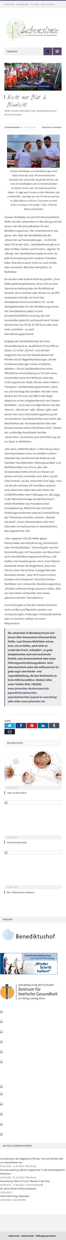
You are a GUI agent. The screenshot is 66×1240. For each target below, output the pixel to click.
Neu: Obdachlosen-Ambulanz (20, 892)
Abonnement (48, 4)
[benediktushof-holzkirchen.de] (28, 944)
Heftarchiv (9, 4)
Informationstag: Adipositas (14, 1196)
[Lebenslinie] (33, 28)
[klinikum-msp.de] (1, 1104)
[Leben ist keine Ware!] (33, 770)
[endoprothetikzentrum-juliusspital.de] (28, 973)
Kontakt (35, 4)
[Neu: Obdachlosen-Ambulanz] (33, 870)
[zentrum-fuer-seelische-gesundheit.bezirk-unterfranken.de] (28, 1002)
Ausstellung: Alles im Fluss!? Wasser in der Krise (25, 1181)
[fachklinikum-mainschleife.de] (1, 1052)
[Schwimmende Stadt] (33, 820)
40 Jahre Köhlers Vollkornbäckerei (18, 1188)
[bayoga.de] (1, 1086)
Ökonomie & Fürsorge (52, 127)
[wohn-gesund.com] (1, 1012)
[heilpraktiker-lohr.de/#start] (1, 1134)
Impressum (14, 1235)
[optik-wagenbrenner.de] (1, 1032)
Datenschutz (27, 1235)
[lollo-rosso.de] (1, 1094)
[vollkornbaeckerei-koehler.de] (1, 1022)
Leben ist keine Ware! (17, 792)
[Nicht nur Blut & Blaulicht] (33, 77)
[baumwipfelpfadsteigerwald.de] (1, 1124)
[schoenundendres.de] (1, 1062)
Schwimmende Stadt (17, 842)
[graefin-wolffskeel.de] (1, 1042)
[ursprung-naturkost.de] (1, 1114)
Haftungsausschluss (46, 1235)
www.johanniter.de (33, 701)
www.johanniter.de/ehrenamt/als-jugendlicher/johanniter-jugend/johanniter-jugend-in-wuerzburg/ (32, 693)
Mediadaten (23, 4)
